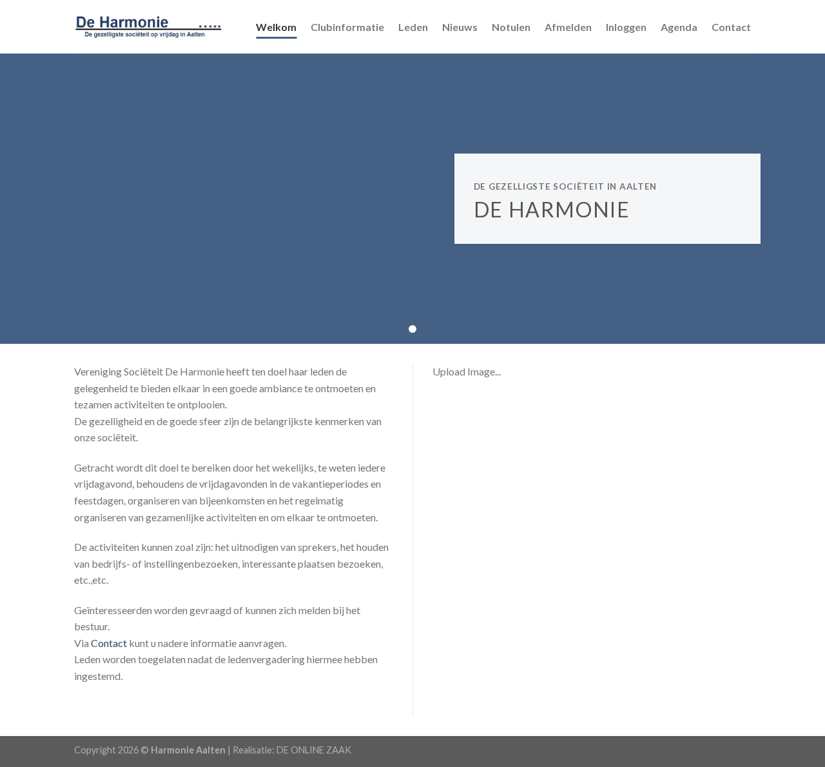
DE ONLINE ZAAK (314, 749)
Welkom (276, 27)
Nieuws (460, 27)
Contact (731, 27)
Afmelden (568, 27)
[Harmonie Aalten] (149, 26)
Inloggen (626, 27)
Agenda (679, 27)
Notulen (511, 27)
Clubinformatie (347, 27)
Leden (413, 27)
